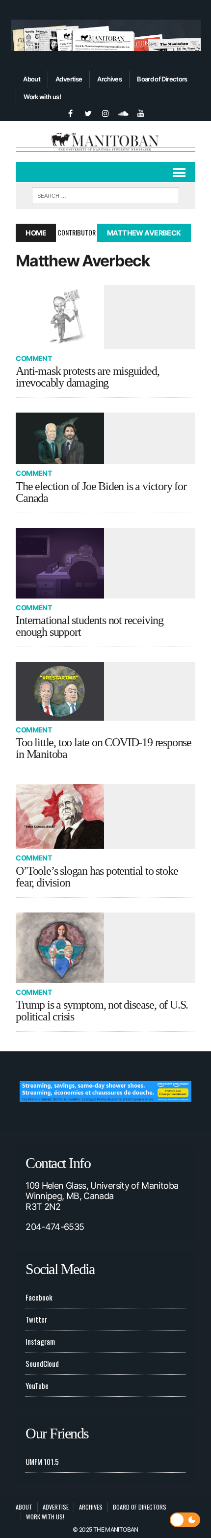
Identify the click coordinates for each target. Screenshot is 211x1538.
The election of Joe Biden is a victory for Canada (101, 492)
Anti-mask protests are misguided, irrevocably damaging (87, 377)
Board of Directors (162, 79)
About (31, 79)
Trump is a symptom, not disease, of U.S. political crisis (102, 1010)
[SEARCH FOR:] (105, 194)
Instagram (40, 1341)
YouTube (37, 1385)
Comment (34, 358)
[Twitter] (88, 112)
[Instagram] (105, 112)
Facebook (39, 1297)
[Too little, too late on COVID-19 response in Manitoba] (105, 691)
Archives (109, 79)
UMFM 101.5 (42, 1461)
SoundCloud (42, 1363)
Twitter (36, 1319)
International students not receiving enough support (89, 626)
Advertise (68, 79)
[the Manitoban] (105, 141)
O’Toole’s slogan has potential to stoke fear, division (97, 876)
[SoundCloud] (123, 112)
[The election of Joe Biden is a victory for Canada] (105, 438)
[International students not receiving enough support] (105, 563)
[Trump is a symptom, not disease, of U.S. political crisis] (105, 947)
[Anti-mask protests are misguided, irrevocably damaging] (105, 317)
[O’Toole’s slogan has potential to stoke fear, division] (105, 816)
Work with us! (42, 97)
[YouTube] (141, 112)
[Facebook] (70, 112)
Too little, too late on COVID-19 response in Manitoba (103, 748)
